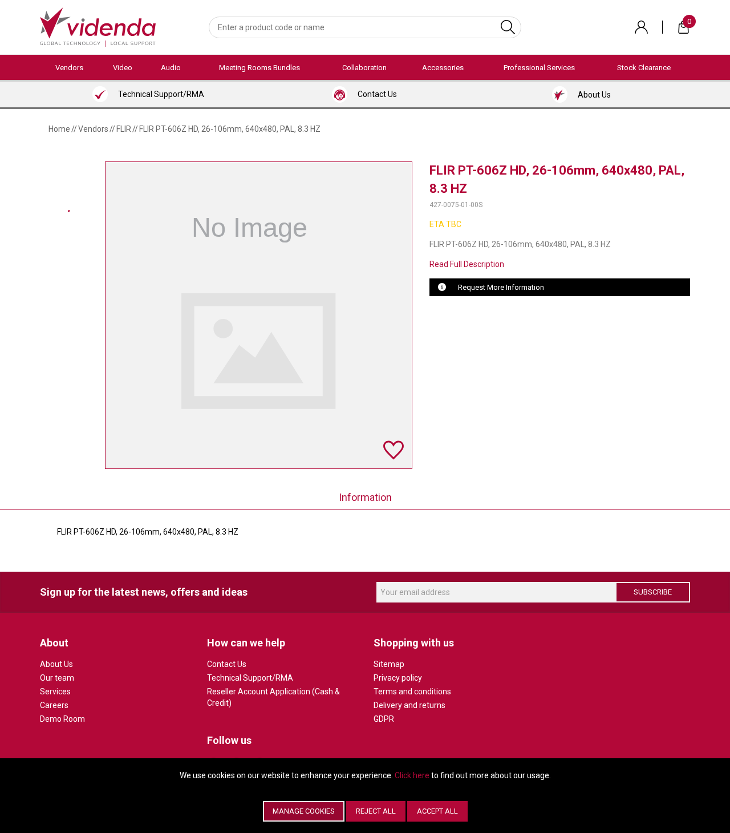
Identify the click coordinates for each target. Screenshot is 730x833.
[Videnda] (98, 26)
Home (59, 129)
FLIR (123, 129)
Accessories (443, 67)
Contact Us (226, 664)
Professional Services (539, 67)
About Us (56, 664)
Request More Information (501, 287)
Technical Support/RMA (250, 677)
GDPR (384, 718)
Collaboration (364, 67)
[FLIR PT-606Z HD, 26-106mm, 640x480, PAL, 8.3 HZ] (69, 211)
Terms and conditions (412, 691)
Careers (54, 705)
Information (365, 497)
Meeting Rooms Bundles (259, 67)
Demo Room (62, 718)
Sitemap (389, 664)
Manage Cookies (304, 811)
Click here (412, 775)
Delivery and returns (409, 705)
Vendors (69, 67)
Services (55, 691)
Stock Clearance (644, 67)
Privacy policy (398, 677)
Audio (171, 67)
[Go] (508, 27)
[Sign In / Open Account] (641, 27)
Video (122, 67)
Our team (57, 677)
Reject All (376, 811)
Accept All (437, 811)
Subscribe (653, 592)
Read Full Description (466, 264)
